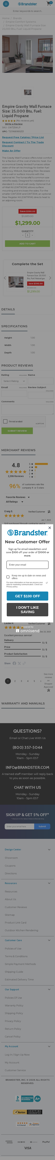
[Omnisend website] (27, 629)
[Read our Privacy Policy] (47, 583)
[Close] (49, 527)
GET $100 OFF (27, 596)
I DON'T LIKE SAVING (27, 609)
